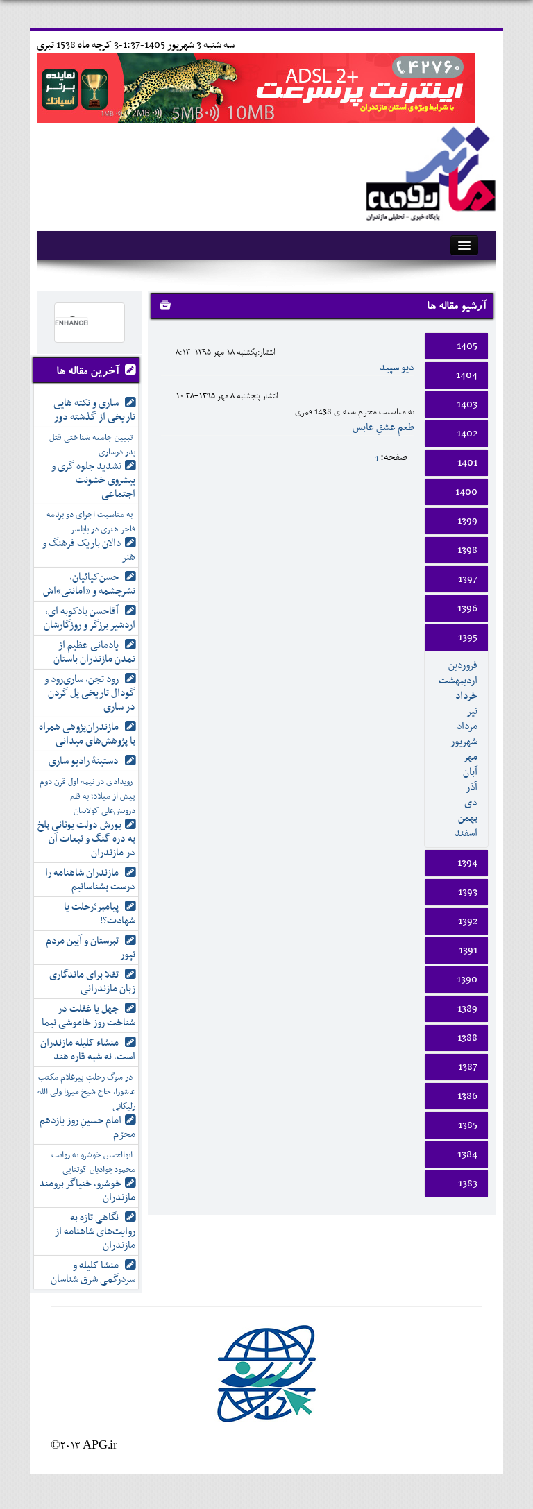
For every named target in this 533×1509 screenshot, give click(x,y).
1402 (467, 434)
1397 (467, 579)
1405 (467, 346)
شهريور (463, 742)
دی (470, 803)
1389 (467, 1009)
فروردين (462, 665)
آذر (471, 787)
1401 (467, 463)
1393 (467, 892)
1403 (467, 404)
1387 (467, 1067)
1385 (467, 1125)
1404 (466, 375)
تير (471, 711)
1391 (468, 950)
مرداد (467, 726)
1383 (467, 1184)
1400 (466, 492)
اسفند (466, 833)
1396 (467, 608)
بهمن (467, 818)
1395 (467, 638)
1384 (467, 1154)
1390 (467, 980)
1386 (467, 1096)
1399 (467, 521)
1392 (467, 921)
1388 (467, 1038)
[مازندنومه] (428, 172)
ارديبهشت (458, 681)
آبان (470, 772)
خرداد (466, 696)
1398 (467, 550)
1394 (467, 863)
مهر (470, 757)
